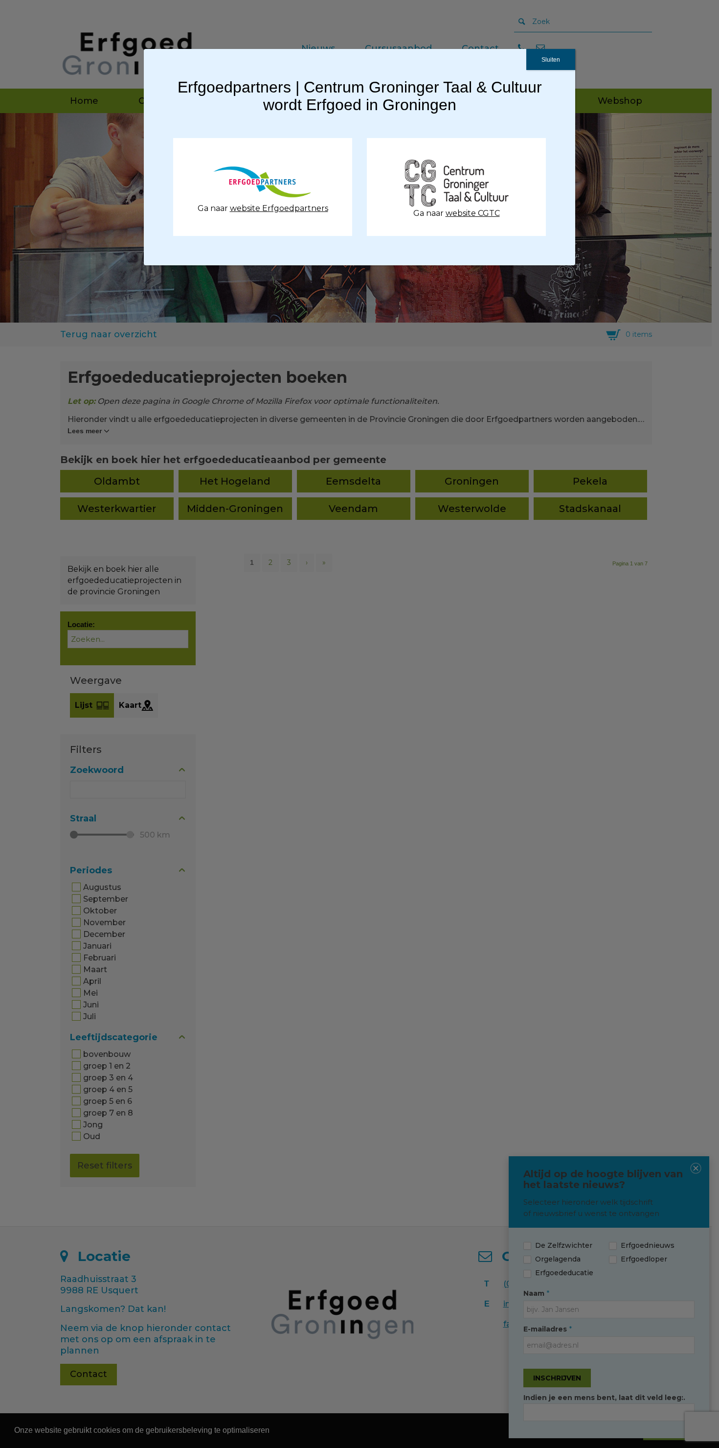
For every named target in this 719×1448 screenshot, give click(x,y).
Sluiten (550, 59)
